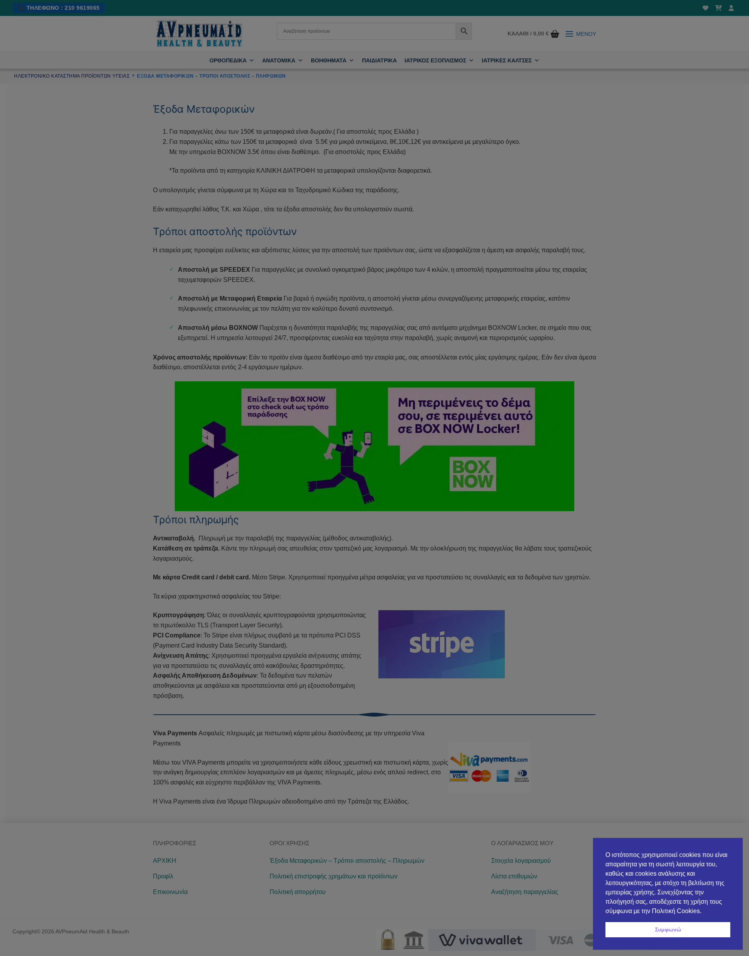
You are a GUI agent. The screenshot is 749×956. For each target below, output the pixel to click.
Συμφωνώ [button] (668, 929)
